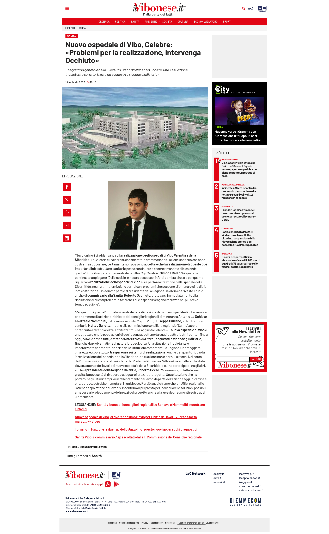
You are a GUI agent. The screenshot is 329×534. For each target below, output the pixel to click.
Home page (70, 28)
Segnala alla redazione (129, 522)
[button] (67, 187)
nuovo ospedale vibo (93, 447)
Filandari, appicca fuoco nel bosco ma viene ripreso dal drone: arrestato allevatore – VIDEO (239, 214)
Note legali (170, 522)
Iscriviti (256, 359)
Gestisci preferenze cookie (191, 522)
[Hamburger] (64, 8)
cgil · (75, 447)
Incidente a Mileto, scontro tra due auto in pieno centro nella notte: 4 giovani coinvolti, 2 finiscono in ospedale (239, 192)
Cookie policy (157, 522)
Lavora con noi (212, 522)
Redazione (112, 522)
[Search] (244, 9)
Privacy (145, 522)
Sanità (82, 28)
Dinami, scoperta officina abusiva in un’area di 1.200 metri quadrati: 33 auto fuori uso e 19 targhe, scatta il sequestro (240, 261)
